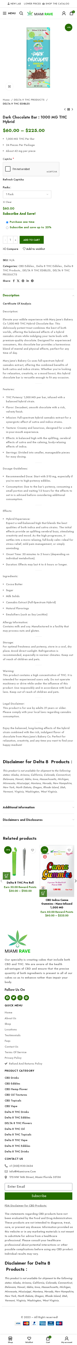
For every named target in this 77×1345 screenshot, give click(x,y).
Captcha (8, 159)
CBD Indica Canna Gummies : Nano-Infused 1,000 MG (56, 903)
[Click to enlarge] (9, 86)
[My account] (64, 13)
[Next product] (72, 109)
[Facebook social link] (14, 280)
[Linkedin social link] (27, 280)
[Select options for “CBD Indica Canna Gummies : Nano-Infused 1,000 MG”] (43, 893)
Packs (6, 187)
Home (6, 100)
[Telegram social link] (32, 280)
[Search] (21, 13)
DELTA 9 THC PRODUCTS (29, 100)
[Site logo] (40, 13)
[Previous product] (65, 109)
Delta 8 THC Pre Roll (20, 882)
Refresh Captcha (13, 179)
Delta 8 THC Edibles (49, 266)
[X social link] (18, 280)
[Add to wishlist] (32, 850)
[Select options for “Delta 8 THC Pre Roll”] (6, 876)
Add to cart (31, 240)
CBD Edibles (26, 266)
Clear (9, 202)
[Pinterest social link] (23, 280)
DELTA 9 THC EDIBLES (16, 103)
